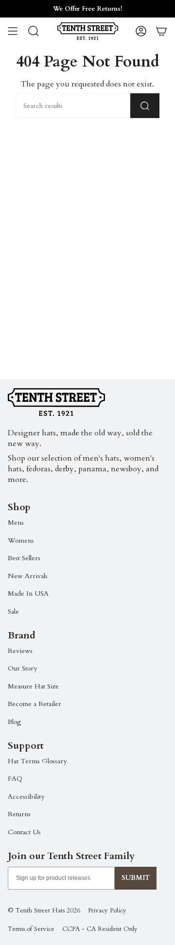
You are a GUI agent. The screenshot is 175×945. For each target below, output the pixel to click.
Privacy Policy (107, 910)
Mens (16, 522)
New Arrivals (28, 576)
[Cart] (161, 31)
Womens (21, 540)
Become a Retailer (34, 703)
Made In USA (28, 593)
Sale (13, 611)
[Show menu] (12, 31)
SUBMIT (136, 877)
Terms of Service (31, 929)
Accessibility (26, 796)
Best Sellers (24, 558)
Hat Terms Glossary (37, 761)
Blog (14, 721)
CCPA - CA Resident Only (100, 929)
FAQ (15, 778)
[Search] (144, 105)
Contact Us (24, 832)
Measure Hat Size (33, 686)
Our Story (22, 668)
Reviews (20, 650)
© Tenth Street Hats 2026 (44, 910)
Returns (19, 814)
